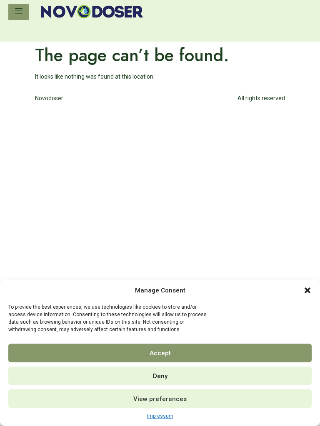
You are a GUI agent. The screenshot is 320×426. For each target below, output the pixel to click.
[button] (307, 290)
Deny (160, 376)
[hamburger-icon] (18, 12)
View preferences (160, 399)
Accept (160, 353)
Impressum (160, 416)
